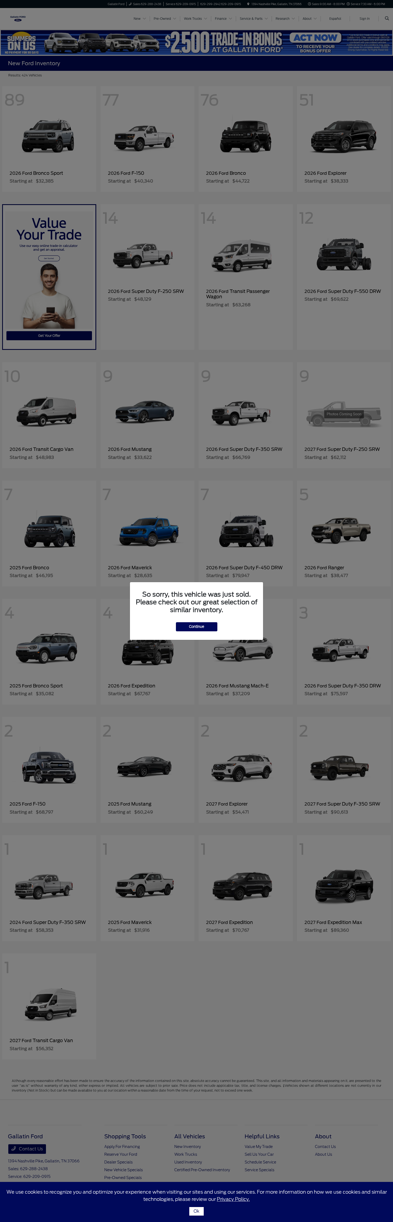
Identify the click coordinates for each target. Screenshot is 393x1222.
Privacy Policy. (233, 1199)
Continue (196, 627)
